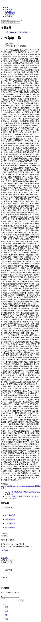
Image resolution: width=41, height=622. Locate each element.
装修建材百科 (10, 14)
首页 (6, 7)
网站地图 (5, 550)
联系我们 (8, 16)
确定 (21, 601)
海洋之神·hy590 (11, 32)
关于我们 (8, 9)
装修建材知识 (10, 12)
